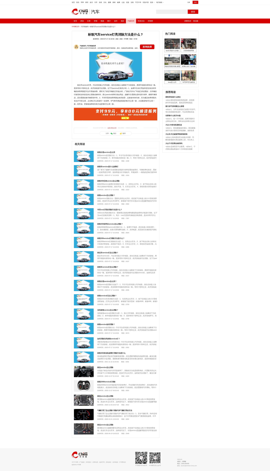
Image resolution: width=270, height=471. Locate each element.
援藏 (109, 2)
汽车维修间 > (85, 26)
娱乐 (91, 2)
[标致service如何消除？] (84, 324)
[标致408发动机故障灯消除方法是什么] (84, 353)
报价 (122, 21)
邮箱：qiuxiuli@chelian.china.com (187, 465)
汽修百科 (131, 21)
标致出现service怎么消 (106, 152)
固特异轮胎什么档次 (173, 97)
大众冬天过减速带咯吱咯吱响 (176, 134)
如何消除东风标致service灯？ (108, 339)
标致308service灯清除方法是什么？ (111, 238)
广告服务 (82, 462)
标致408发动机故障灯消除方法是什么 (111, 353)
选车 (115, 21)
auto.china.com (112, 128)
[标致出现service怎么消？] (84, 281)
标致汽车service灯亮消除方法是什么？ (102, 26)
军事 (82, 2)
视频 (102, 21)
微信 (114, 133)
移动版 (195, 21)
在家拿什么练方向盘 (173, 115)
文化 (104, 2)
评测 (95, 21)
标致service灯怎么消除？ (107, 296)
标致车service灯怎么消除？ (107, 267)
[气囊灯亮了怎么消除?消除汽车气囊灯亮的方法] (84, 410)
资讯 (77, 2)
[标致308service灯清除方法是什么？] (84, 238)
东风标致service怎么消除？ (107, 310)
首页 (73, 2)
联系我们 (88, 462)
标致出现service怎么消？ (107, 281)
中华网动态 (122, 462)
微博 (124, 133)
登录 (195, 2)
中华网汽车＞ (76, 26)
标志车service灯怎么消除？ (107, 253)
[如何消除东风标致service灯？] (84, 338)
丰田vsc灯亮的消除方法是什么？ (109, 210)
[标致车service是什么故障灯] (84, 166)
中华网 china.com (81, 11)
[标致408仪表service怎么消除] (84, 180)
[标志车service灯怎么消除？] (84, 252)
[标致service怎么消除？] (84, 195)
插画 (114, 2)
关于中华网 (75, 462)
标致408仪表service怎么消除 (108, 181)
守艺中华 (138, 2)
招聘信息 (95, 462)
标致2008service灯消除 (106, 382)
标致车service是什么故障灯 (107, 166)
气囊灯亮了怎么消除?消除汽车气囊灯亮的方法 (114, 410)
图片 (109, 21)
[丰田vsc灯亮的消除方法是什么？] (84, 209)
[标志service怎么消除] (84, 367)
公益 (123, 2)
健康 (118, 2)
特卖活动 (141, 21)
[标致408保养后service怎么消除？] (84, 223)
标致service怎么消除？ (106, 195)
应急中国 (146, 2)
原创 (82, 21)
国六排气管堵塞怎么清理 (174, 106)
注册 (188, 2)
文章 (88, 21)
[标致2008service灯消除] (84, 381)
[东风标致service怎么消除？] (84, 309)
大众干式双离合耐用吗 (173, 143)
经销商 (150, 21)
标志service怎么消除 (105, 367)
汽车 (95, 2)
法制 (132, 2)
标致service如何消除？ (106, 324)
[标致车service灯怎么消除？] (84, 266)
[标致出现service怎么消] (84, 152)
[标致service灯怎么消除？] (84, 295)
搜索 (193, 12)
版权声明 (102, 462)
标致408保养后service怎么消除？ (110, 224)
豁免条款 (108, 462)
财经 (86, 2)
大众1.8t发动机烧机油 (173, 125)
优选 (127, 2)
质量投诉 (187, 21)
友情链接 (115, 462)
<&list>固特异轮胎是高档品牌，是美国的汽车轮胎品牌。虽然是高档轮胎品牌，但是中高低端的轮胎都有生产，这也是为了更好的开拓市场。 (179, 101)
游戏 (100, 2)
